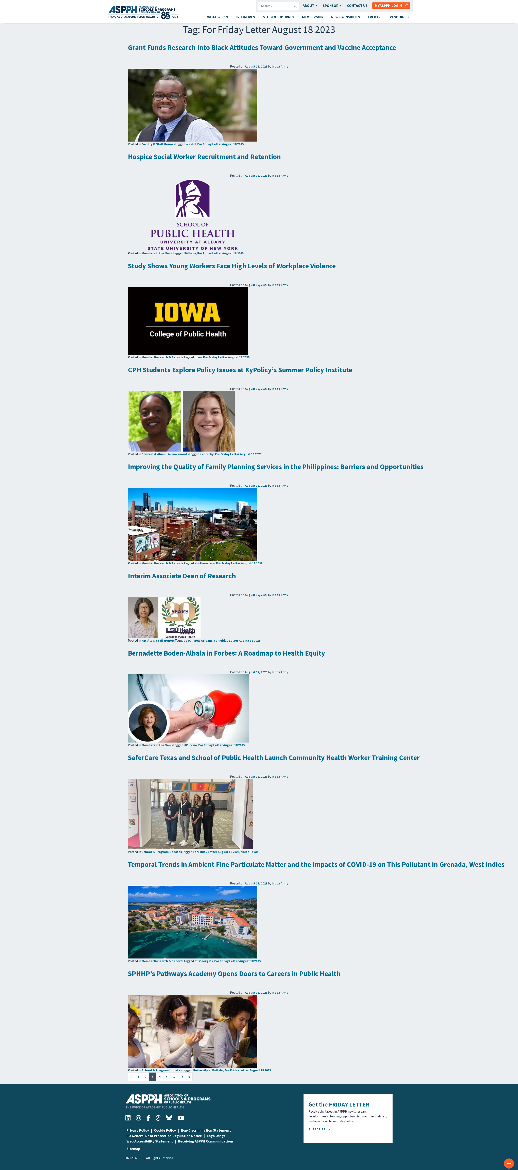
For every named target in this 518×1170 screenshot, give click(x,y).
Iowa (198, 357)
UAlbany (190, 253)
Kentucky (207, 454)
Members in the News (157, 253)
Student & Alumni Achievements (165, 454)
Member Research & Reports (163, 357)
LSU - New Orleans (199, 640)
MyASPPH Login (389, 5)
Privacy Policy (137, 1130)
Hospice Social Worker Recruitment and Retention (204, 156)
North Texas (250, 852)
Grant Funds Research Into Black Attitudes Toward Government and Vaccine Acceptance (262, 47)
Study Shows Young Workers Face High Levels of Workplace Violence (232, 265)
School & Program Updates (162, 852)
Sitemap (133, 1148)
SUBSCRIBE (317, 1129)
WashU (191, 144)
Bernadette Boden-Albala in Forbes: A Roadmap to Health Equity (226, 653)
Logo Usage (216, 1135)
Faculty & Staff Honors (158, 144)
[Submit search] (296, 6)
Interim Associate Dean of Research (182, 575)
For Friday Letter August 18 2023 (220, 144)
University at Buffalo (208, 1070)
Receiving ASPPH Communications (206, 1141)
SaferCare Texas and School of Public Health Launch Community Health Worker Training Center (274, 757)
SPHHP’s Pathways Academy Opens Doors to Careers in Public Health (234, 973)
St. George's (203, 961)
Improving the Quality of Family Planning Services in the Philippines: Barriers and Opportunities (276, 466)
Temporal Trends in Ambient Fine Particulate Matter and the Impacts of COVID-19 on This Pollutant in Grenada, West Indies (316, 864)
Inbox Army (280, 66)
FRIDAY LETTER (349, 1104)
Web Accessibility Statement (149, 1141)
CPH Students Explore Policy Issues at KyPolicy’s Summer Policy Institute (240, 369)
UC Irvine (190, 745)
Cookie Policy (165, 1130)
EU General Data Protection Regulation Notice (164, 1135)
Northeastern (204, 563)
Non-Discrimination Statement (206, 1130)
